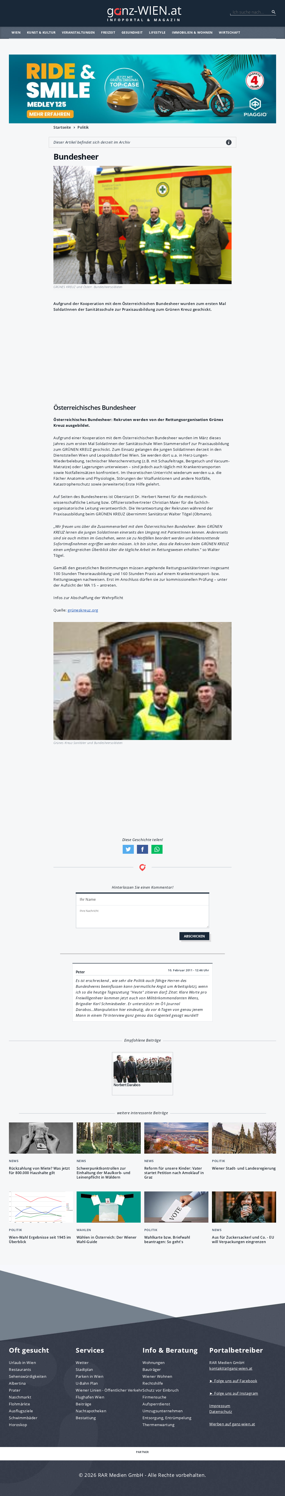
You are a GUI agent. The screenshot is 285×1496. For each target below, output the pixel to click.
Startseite (62, 127)
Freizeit (108, 32)
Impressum (219, 1405)
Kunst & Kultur (41, 32)
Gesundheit (132, 32)
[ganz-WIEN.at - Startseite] (142, 13)
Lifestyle (157, 32)
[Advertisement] (142, 357)
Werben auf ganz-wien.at (232, 1424)
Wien (16, 32)
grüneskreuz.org (83, 610)
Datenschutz (220, 1411)
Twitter (128, 849)
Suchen (273, 12)
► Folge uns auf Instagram (233, 1393)
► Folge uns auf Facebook (233, 1380)
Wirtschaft (229, 32)
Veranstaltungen (78, 32)
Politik (83, 127)
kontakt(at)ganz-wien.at (230, 1368)
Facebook (142, 849)
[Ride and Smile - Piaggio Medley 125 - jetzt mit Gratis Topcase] (142, 89)
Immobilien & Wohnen (192, 32)
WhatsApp (157, 849)
